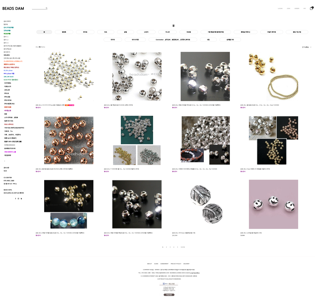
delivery (186, 264)
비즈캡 (189, 32)
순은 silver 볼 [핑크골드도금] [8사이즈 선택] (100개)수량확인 (54, 169)
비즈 (105, 32)
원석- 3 (6, 43)
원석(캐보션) (7, 49)
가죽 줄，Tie (8, 131)
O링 (208, 39)
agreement (164, 264)
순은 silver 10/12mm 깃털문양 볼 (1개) (183, 233)
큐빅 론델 (7, 97)
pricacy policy (176, 264)
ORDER (296, 8)
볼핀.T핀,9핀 (297, 32)
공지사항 (6, 168)
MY (305, 8)
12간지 (146, 32)
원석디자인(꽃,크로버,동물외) (12, 46)
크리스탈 (7, 90)
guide (156, 264)
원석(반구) (7, 52)
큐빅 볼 (6, 93)
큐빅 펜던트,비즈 (9, 104)
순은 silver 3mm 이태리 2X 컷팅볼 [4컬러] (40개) (255, 169)
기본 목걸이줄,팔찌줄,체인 (216, 32)
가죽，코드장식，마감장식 (12, 135)
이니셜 (167, 32)
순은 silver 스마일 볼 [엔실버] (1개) (251, 233)
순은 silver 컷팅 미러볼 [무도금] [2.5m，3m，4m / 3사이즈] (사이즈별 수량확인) (196, 105)
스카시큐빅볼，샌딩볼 (11, 117)
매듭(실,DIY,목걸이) (10, 138)
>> (183, 247)
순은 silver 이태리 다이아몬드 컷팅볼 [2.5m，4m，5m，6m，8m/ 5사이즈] (194, 169)
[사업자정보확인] (195, 273)
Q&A (5, 171)
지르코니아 (7, 86)
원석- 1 (6, 37)
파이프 (85, 32)
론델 (125, 32)
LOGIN (280, 8)
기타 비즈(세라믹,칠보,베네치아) (14, 128)
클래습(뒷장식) (245, 32)
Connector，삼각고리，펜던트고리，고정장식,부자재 (173, 39)
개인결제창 (7, 155)
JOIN (288, 8)
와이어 (113, 39)
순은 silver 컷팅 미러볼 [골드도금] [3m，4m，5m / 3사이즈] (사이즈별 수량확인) (60, 233)
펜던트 (64, 32)
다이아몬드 (7, 83)
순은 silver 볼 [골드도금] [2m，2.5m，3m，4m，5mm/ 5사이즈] (259, 105)
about (149, 264)
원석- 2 (6, 40)
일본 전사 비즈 (8, 121)
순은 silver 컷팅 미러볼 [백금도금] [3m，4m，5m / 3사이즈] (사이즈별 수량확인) (128, 233)
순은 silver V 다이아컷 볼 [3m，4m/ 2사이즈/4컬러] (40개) (121, 169)
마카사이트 (135, 39)
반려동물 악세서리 (10, 148)
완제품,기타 (230, 39)
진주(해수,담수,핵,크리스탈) (12, 58)
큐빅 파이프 (7, 100)
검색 (46, 8)
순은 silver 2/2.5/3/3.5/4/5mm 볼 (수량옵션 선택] (50, 105)
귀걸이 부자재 (271, 32)
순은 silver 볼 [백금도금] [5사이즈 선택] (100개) (118, 105)
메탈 (5, 114)
